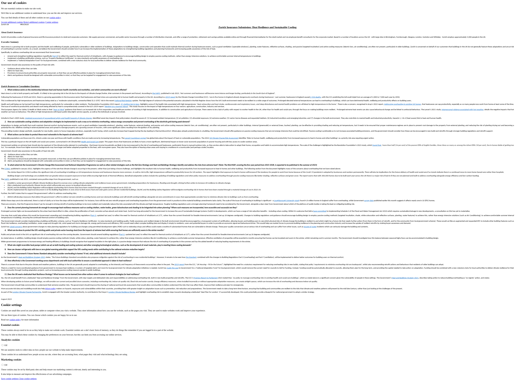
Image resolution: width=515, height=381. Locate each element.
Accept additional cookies (12, 22)
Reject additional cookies (34, 22)
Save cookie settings (10, 379)
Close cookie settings (28, 379)
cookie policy (55, 17)
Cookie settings (51, 22)
